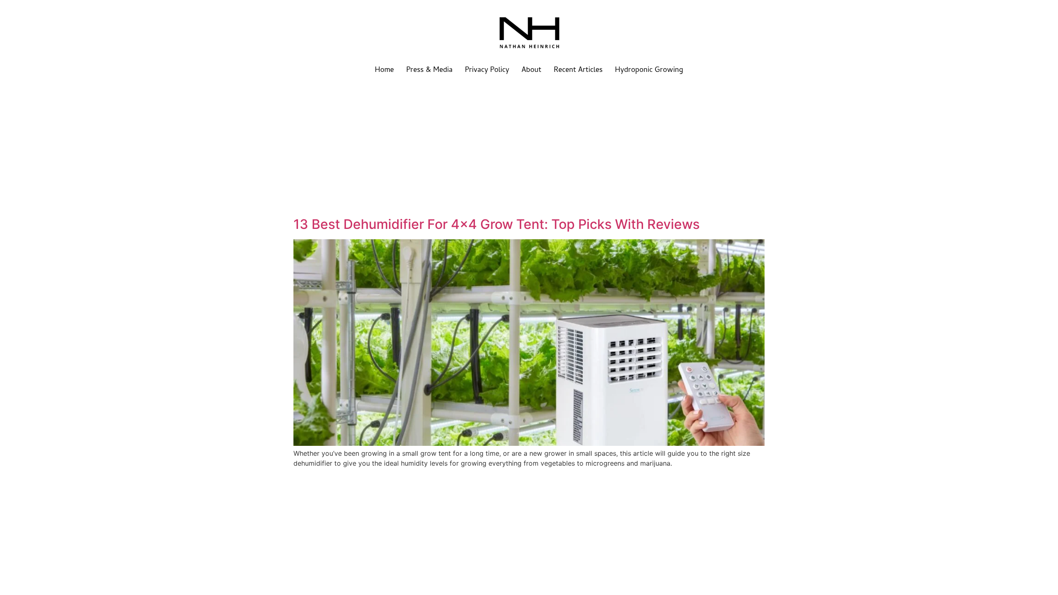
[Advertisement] (529, 144)
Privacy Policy (487, 70)
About (531, 70)
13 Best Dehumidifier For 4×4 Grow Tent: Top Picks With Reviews (496, 224)
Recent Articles (578, 70)
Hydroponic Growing (649, 70)
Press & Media (429, 70)
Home (384, 70)
